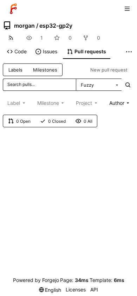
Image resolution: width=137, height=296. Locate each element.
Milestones (45, 70)
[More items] (129, 52)
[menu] (50, 290)
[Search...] (128, 85)
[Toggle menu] (127, 8)
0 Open (23, 121)
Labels (15, 70)
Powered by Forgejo (36, 280)
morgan (24, 25)
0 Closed (57, 121)
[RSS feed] (11, 37)
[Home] (13, 8)
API (94, 289)
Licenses (76, 289)
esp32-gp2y (55, 25)
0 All (88, 121)
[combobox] (99, 85)
